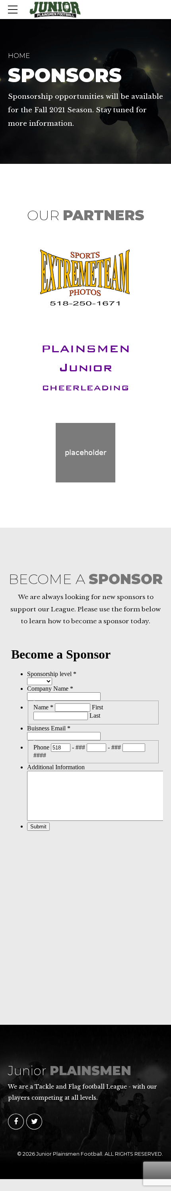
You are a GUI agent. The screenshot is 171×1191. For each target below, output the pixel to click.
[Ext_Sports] (85, 277)
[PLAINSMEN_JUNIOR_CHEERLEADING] (85, 367)
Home (19, 56)
